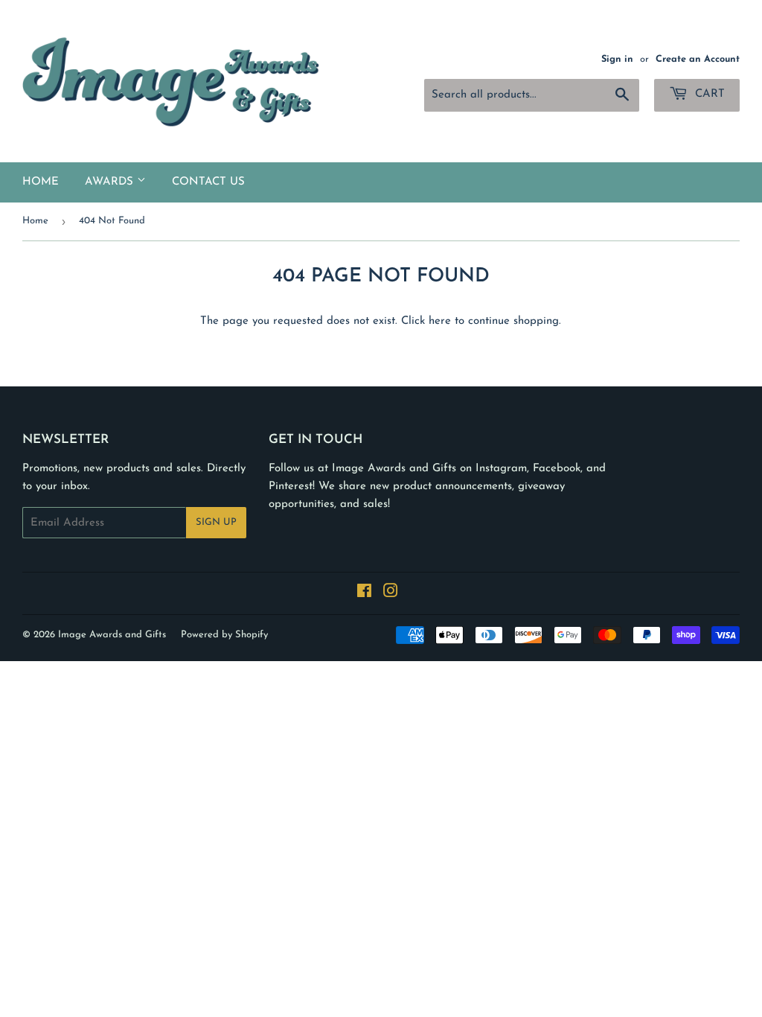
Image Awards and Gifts (112, 635)
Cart (708, 94)
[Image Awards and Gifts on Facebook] (364, 593)
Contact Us (208, 182)
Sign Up (216, 522)
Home (40, 182)
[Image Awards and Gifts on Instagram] (390, 593)
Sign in (617, 59)
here (440, 321)
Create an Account (698, 59)
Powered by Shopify (224, 635)
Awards (111, 182)
